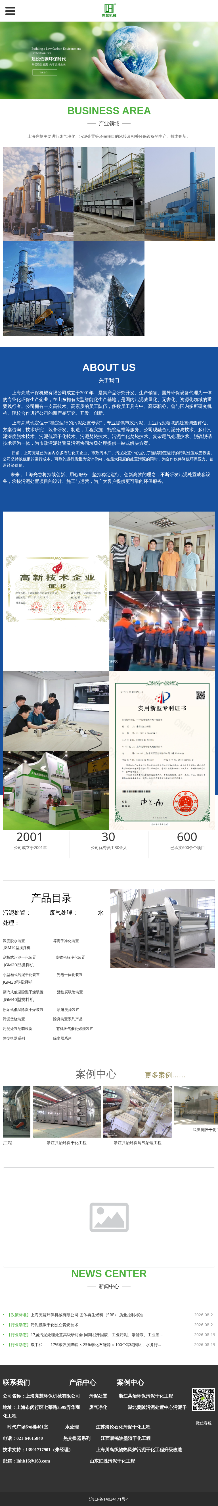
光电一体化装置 (70, 974)
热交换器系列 (14, 1038)
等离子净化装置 (66, 940)
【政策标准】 (19, 1314)
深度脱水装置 (14, 940)
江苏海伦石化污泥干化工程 (123, 1426)
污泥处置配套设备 (17, 1028)
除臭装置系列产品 (68, 1018)
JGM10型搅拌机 (17, 947)
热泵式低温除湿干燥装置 (23, 1009)
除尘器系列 (62, 1038)
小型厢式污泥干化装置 (21, 974)
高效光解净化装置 (70, 957)
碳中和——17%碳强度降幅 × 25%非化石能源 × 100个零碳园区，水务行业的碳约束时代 (108, 1344)
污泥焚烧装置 (14, 1018)
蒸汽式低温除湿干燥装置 (23, 991)
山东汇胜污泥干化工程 (112, 1461)
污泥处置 (98, 1396)
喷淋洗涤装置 (68, 1009)
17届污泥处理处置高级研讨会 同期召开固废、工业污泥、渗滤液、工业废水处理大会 (105, 1334)
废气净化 (98, 1407)
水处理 (72, 1426)
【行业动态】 (19, 1324)
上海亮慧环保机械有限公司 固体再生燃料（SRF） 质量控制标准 (87, 1314)
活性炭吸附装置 (70, 991)
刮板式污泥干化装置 (19, 957)
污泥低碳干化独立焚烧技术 (54, 1324)
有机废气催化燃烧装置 (74, 1028)
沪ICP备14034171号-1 (109, 1499)
